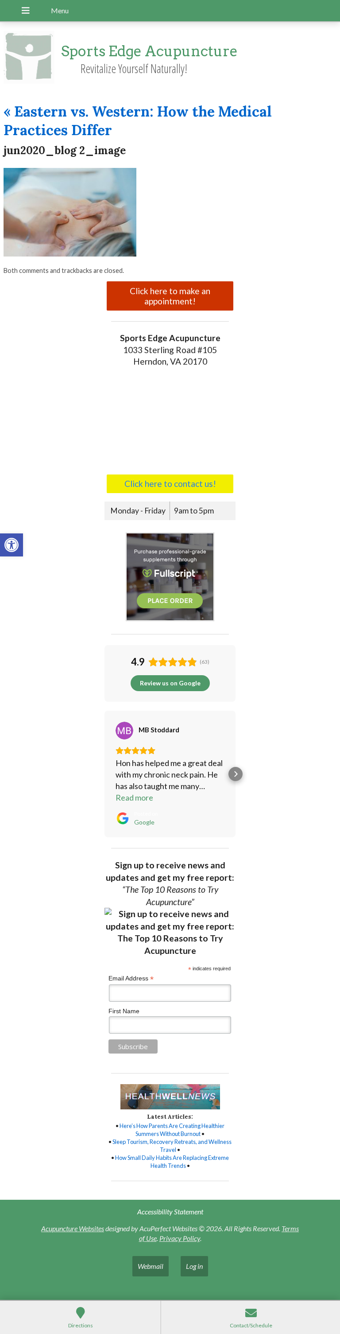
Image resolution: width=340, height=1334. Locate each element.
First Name (123, 1011)
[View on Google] (124, 730)
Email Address (131, 978)
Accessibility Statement (170, 1211)
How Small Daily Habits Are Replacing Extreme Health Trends (172, 1161)
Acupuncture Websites (72, 1228)
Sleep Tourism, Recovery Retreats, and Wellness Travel (172, 1145)
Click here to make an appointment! (170, 296)
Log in (194, 1266)
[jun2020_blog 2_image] (70, 253)
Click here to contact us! (170, 483)
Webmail (150, 1266)
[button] (11, 544)
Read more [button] (134, 797)
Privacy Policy (179, 1238)
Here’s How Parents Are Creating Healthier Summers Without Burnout (172, 1129)
